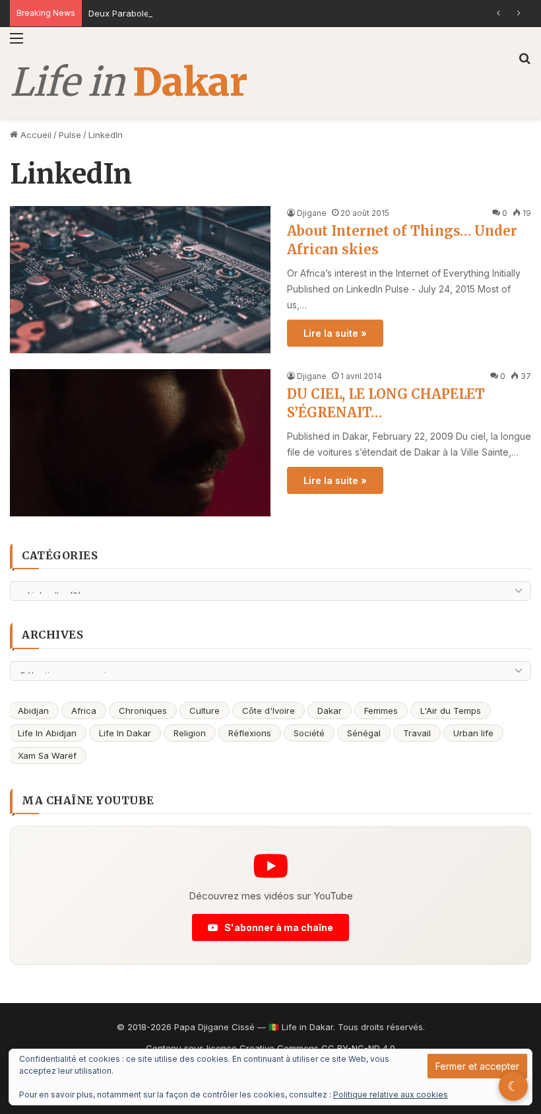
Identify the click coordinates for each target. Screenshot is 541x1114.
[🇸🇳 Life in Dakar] (128, 82)
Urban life (473, 733)
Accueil (34, 134)
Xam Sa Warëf (47, 755)
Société (309, 733)
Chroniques (143, 710)
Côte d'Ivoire (268, 710)
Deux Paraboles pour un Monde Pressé (169, 13)
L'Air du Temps (450, 710)
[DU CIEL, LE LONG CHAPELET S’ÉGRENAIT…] (140, 442)
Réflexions (249, 733)
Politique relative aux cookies (390, 1094)
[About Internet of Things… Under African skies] (140, 279)
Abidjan (33, 710)
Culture (204, 710)
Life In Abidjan (47, 733)
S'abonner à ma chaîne (277, 927)
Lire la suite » (335, 333)
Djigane (312, 213)
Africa (83, 710)
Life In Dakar (125, 733)
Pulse (70, 134)
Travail (417, 733)
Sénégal (364, 733)
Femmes (381, 710)
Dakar (329, 710)
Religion (190, 733)
